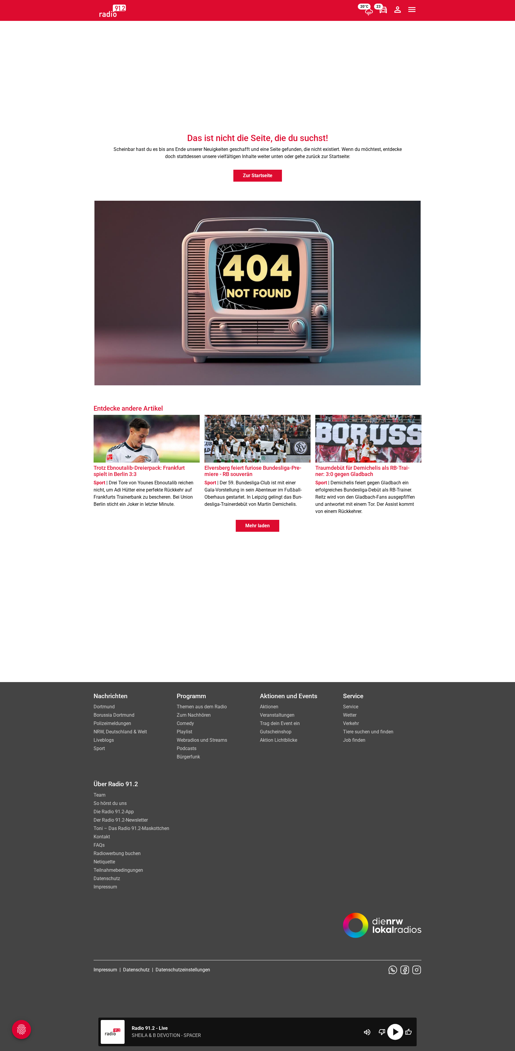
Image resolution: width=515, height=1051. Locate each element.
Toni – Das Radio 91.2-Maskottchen (131, 828)
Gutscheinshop (275, 732)
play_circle (395, 1031)
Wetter (349, 715)
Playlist (184, 732)
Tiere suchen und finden (368, 732)
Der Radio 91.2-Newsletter (121, 820)
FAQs (99, 845)
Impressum (105, 887)
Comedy (185, 723)
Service (350, 707)
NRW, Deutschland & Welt (120, 732)
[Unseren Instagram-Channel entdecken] (416, 970)
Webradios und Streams (202, 740)
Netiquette (104, 862)
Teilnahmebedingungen (118, 870)
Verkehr (351, 723)
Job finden (354, 740)
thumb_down (382, 1031)
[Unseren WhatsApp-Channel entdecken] (393, 970)
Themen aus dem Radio (202, 707)
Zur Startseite (257, 175)
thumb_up (408, 1031)
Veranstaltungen (277, 715)
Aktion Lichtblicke (278, 740)
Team (100, 795)
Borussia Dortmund (114, 715)
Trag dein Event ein (280, 723)
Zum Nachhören (194, 715)
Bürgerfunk (188, 757)
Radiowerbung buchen (117, 853)
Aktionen (269, 707)
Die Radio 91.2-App (114, 811)
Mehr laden (257, 525)
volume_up (367, 1032)
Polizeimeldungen (112, 723)
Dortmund (104, 707)
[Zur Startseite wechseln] (112, 10)
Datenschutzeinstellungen (183, 970)
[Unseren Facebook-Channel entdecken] (404, 970)
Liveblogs (104, 740)
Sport (99, 748)
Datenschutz (107, 878)
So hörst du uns (110, 803)
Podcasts (186, 748)
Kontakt (102, 837)
